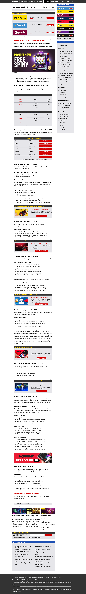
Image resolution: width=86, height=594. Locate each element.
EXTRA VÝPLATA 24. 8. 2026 (66, 55)
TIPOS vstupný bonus (65, 84)
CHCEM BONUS (50, 17)
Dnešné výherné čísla (64, 66)
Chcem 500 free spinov (41, 390)
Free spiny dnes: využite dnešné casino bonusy (18, 516)
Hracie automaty (55, 1)
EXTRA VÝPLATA (63, 118)
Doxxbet (20, 107)
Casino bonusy (32, 1)
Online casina (24, 1)
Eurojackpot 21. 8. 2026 (65, 62)
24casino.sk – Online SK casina (22, 557)
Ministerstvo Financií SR (25, 586)
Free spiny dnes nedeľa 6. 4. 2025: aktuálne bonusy (33, 516)
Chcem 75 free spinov (41, 358)
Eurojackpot (62, 120)
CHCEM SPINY (45, 151)
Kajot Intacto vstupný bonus (66, 83)
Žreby (67, 1)
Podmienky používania (38, 589)
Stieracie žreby (63, 90)
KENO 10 (62, 127)
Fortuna (20, 99)
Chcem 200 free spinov (41, 216)
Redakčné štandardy (26, 589)
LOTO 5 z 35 (62, 125)
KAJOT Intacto (20, 110)
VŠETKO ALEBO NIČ (64, 116)
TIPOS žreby (62, 96)
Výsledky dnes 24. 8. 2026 (66, 51)
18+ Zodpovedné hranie (65, 589)
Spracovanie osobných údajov (51, 589)
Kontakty (18, 589)
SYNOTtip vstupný (64, 79)
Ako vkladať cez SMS (64, 107)
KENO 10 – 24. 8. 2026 (65, 64)
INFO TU (48, 99)
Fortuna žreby (63, 92)
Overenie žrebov (63, 97)
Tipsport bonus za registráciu (66, 73)
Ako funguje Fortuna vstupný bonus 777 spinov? (46, 517)
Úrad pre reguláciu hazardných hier (39, 586)
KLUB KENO (62, 129)
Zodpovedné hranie (52, 586)
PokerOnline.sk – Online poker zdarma (23, 549)
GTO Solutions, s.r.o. (16, 591)
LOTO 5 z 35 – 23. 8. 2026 (65, 58)
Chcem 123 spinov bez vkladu (41, 250)
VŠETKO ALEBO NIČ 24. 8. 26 (66, 53)
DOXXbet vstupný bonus (65, 77)
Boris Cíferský (24, 9)
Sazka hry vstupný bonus (65, 81)
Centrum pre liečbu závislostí (64, 586)
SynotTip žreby (63, 94)
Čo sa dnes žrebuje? (64, 68)
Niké (20, 122)
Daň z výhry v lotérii (64, 114)
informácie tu (37, 579)
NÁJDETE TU (48, 40)
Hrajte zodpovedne (49, 577)
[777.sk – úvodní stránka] (15, 1)
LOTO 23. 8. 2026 (64, 56)
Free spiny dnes (63, 45)
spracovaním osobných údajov (23, 537)
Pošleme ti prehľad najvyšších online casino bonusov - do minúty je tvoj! (20, 535)
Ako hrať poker (63, 109)
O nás (72, 1)
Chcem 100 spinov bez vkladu (41, 304)
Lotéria (62, 1)
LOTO (61, 124)
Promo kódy (39, 1)
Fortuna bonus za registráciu (66, 75)
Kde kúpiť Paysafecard (65, 105)
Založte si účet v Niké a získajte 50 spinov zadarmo (27, 493)
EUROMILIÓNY (63, 122)
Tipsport (20, 104)
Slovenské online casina (65, 103)
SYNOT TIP (20, 101)
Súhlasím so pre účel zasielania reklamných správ (27, 537)
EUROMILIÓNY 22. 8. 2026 (66, 60)
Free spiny (47, 1)
